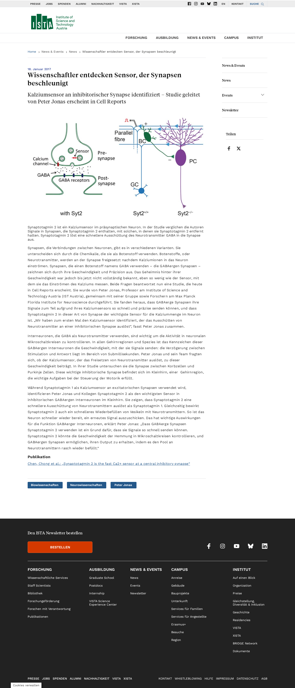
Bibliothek (35, 593)
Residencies (241, 620)
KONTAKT (238, 3)
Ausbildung (167, 38)
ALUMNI (81, 3)
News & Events (201, 38)
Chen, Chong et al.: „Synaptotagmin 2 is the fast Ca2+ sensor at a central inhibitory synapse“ (109, 464)
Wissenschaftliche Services (48, 577)
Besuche (177, 632)
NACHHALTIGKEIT (102, 3)
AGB (264, 678)
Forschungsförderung (43, 601)
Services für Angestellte (188, 616)
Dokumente (241, 651)
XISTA (136, 3)
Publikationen (38, 616)
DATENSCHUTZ (248, 678)
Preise (237, 593)
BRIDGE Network (245, 643)
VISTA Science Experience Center (103, 602)
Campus (231, 38)
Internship (97, 593)
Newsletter (230, 110)
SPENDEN (64, 3)
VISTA (123, 3)
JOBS (49, 3)
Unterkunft (179, 601)
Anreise (176, 577)
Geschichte (241, 612)
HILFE (209, 678)
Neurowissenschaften (86, 485)
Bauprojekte (180, 593)
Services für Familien (187, 609)
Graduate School (101, 577)
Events (227, 95)
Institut (255, 38)
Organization (242, 585)
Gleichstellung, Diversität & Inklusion (249, 602)
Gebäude (177, 585)
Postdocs (96, 585)
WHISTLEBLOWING (188, 678)
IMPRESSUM (225, 678)
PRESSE (35, 3)
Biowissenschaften (45, 485)
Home (32, 51)
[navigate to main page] (52, 20)
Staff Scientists (39, 585)
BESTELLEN (60, 547)
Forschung (136, 38)
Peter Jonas (123, 485)
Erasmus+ (178, 624)
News (73, 51)
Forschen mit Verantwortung (49, 609)
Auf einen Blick (244, 577)
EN (223, 3)
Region (176, 640)
